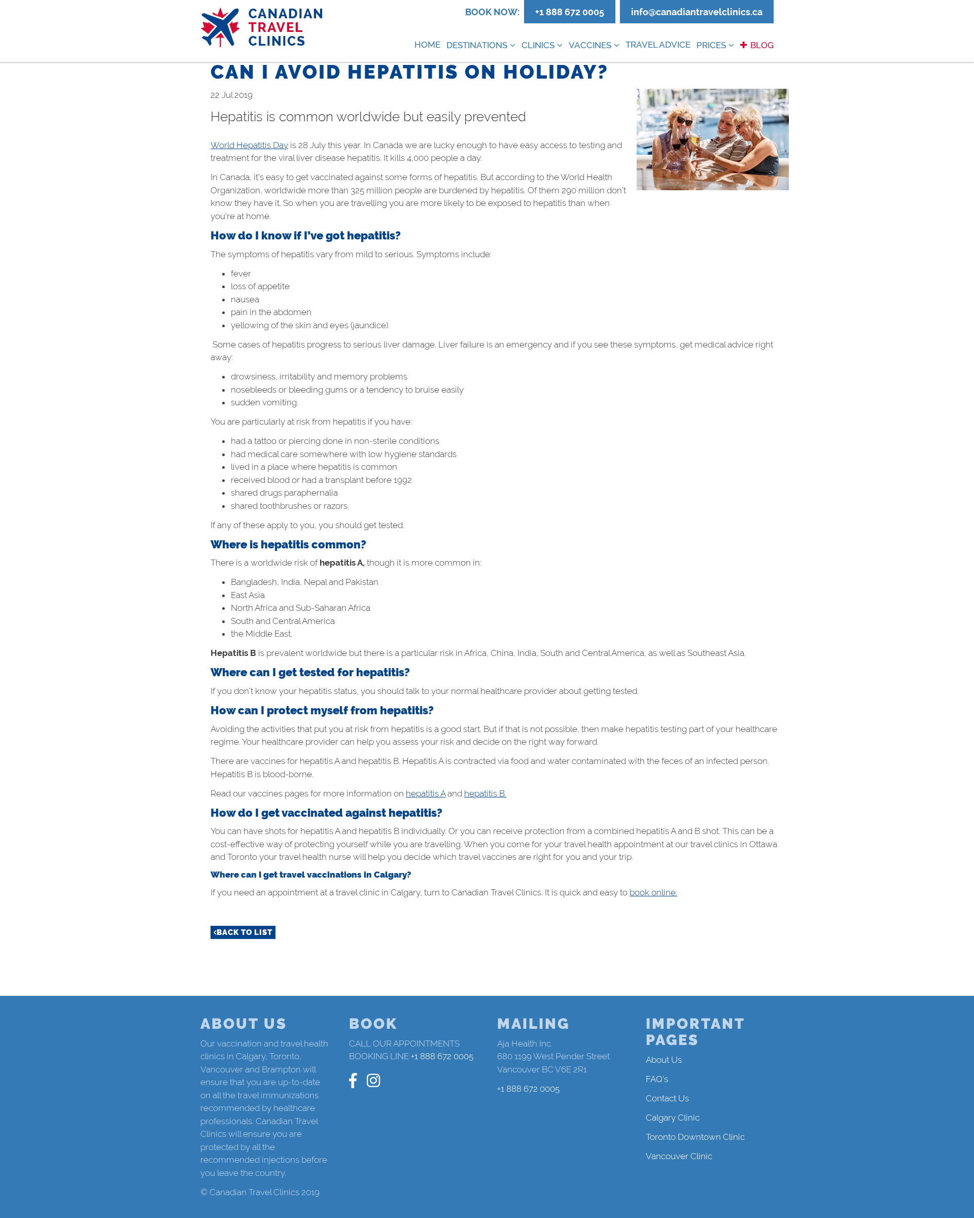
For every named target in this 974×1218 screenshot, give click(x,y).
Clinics (537, 45)
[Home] (262, 28)
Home (427, 45)
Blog (762, 45)
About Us (664, 1060)
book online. (653, 892)
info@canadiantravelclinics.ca (696, 12)
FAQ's (657, 1079)
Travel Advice (657, 45)
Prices (711, 45)
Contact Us (667, 1098)
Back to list (244, 932)
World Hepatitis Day (249, 145)
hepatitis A (425, 793)
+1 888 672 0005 (569, 12)
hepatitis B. (485, 793)
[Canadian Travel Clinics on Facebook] (353, 1081)
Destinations (476, 45)
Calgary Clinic (673, 1117)
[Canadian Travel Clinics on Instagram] (373, 1081)
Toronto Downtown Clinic (695, 1137)
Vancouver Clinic (679, 1156)
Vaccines (590, 45)
